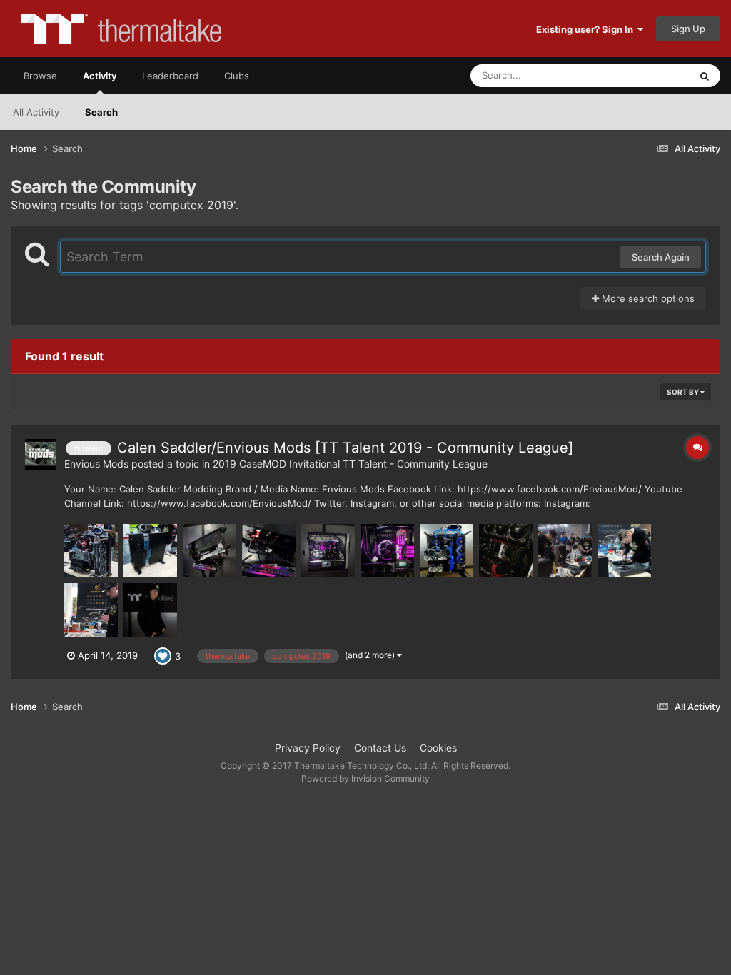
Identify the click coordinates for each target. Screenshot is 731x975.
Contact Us (380, 748)
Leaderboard (170, 75)
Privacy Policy (308, 748)
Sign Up (688, 28)
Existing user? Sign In (586, 29)
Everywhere (646, 75)
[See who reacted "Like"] (162, 654)
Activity (99, 75)
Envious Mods (96, 464)
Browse (40, 75)
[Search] (704, 75)
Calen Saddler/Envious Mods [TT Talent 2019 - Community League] (345, 447)
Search (101, 112)
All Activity (36, 112)
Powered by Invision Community (365, 778)
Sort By (683, 392)
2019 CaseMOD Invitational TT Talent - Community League (350, 464)
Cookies (438, 748)
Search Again (661, 257)
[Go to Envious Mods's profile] (40, 454)
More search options (647, 298)
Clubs (236, 75)
